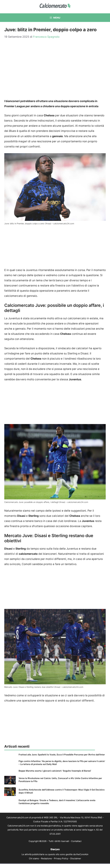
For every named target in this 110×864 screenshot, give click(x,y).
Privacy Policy (61, 858)
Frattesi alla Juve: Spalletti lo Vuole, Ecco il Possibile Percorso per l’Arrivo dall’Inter (62, 754)
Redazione (46, 858)
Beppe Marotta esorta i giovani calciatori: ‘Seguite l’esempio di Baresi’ (55, 770)
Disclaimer (75, 858)
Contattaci (76, 841)
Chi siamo (34, 858)
